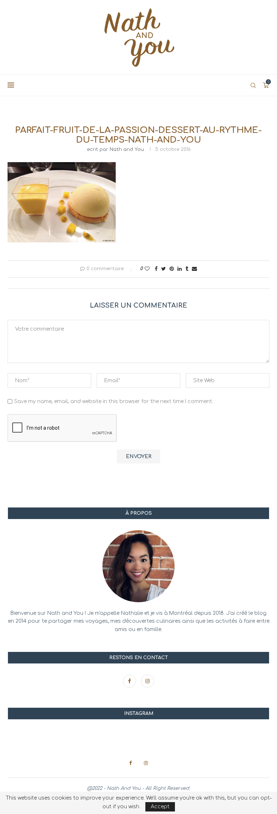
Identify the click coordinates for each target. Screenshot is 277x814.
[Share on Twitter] (163, 269)
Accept (160, 806)
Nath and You (127, 149)
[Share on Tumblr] (186, 269)
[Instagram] (147, 681)
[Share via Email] (194, 269)
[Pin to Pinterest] (172, 269)
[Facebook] (130, 681)
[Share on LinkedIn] (179, 269)
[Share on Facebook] (156, 269)
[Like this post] (147, 269)
